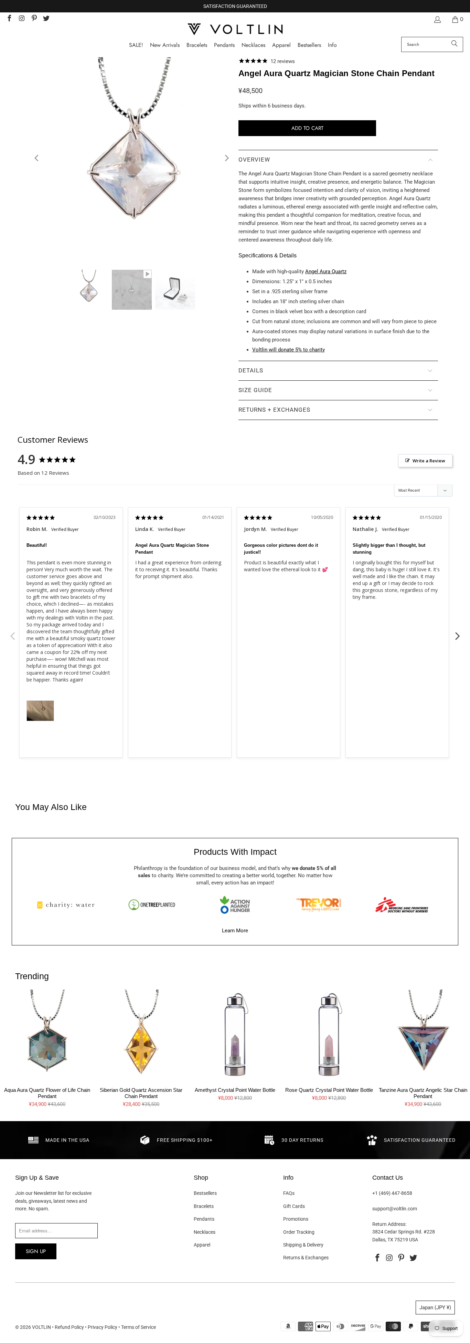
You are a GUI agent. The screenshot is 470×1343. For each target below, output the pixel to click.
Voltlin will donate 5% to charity (288, 350)
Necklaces (204, 1232)
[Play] (132, 158)
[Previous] (37, 158)
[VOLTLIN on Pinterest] (34, 19)
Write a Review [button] (429, 461)
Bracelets (204, 1206)
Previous (12, 632)
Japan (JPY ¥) (435, 1307)
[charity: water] (68, 904)
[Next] (226, 158)
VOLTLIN (41, 1327)
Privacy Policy (102, 1327)
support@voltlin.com (394, 1208)
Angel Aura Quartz (325, 271)
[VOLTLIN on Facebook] (9, 19)
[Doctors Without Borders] (402, 904)
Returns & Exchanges (306, 1257)
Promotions (295, 1219)
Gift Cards (294, 1206)
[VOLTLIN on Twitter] (46, 19)
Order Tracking (298, 1232)
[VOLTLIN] (235, 30)
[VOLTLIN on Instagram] (21, 19)
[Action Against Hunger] (235, 904)
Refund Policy (69, 1327)
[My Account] (437, 19)
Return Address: (389, 1224)
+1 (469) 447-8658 (392, 1193)
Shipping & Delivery (303, 1245)
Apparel (202, 1245)
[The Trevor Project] (318, 904)
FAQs (289, 1193)
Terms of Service (138, 1327)
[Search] (454, 44)
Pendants (204, 1219)
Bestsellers (205, 1193)
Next (457, 632)
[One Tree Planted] (152, 904)
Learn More (235, 930)
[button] (332, 45)
